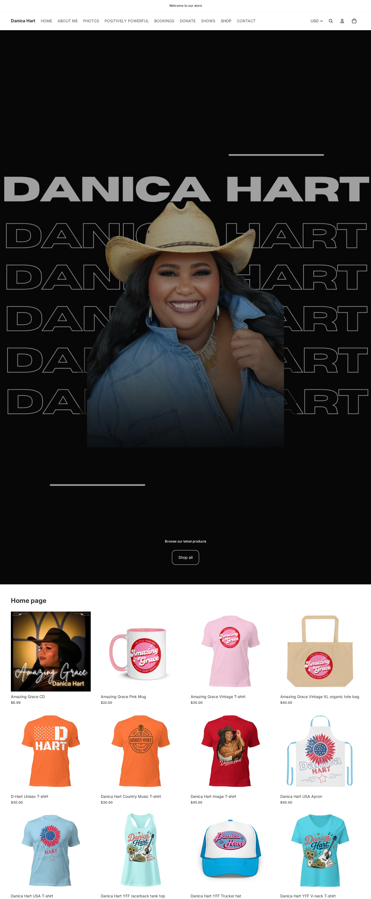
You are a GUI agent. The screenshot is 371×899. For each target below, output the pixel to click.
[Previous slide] (109, 652)
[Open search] (331, 21)
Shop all (185, 557)
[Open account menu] (342, 21)
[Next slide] (172, 652)
